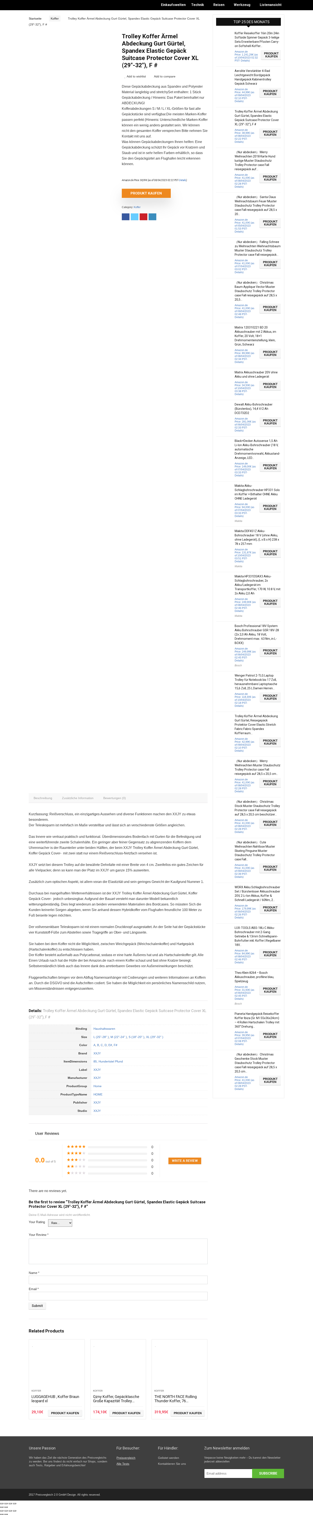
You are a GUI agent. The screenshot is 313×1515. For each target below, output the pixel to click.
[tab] (43, 798)
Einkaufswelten (173, 5)
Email (34, 1289)
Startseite (35, 18)
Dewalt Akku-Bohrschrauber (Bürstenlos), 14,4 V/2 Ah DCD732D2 (254, 409)
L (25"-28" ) (101, 1037)
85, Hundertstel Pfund (108, 1061)
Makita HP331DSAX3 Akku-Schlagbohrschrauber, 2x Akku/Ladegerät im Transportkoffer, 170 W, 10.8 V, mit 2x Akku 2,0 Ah (257, 585)
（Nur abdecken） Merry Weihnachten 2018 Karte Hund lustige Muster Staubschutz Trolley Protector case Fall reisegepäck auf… (255, 160)
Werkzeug (242, 5)
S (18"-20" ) (136, 1037)
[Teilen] (6, 1503)
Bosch (238, 665)
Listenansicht (270, 5)
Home (97, 1086)
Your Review (39, 1235)
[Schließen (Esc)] (1, 1503)
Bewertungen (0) (114, 798)
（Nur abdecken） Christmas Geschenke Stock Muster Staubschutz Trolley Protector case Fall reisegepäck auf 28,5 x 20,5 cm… (256, 1063)
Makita (238, 521)
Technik (197, 5)
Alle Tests (122, 1463)
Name (34, 1273)
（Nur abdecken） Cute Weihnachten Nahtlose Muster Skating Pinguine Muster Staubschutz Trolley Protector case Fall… (255, 851)
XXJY (97, 1053)
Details (182, 180)
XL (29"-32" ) (154, 1037)
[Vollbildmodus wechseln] (10, 1503)
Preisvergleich (125, 1457)
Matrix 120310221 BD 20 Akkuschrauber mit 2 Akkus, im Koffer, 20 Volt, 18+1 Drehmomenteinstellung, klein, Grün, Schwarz (255, 336)
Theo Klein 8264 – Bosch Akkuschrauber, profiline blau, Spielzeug (254, 977)
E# (110, 1045)
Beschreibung (43, 798)
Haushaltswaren (104, 1028)
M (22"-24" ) (119, 1037)
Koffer (55, 18)
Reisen (218, 5)
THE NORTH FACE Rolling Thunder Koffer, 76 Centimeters (175, 1400)
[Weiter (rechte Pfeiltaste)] (6, 1507)
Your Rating (37, 1222)
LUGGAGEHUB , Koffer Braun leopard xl (55, 1398)
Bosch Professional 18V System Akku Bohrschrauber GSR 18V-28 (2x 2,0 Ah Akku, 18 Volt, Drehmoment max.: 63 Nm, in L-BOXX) (257, 634)
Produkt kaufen (146, 193)
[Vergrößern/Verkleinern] (14, 1503)
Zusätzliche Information (77, 798)
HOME (97, 1094)
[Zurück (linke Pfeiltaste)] (1, 1507)
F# (115, 1045)
